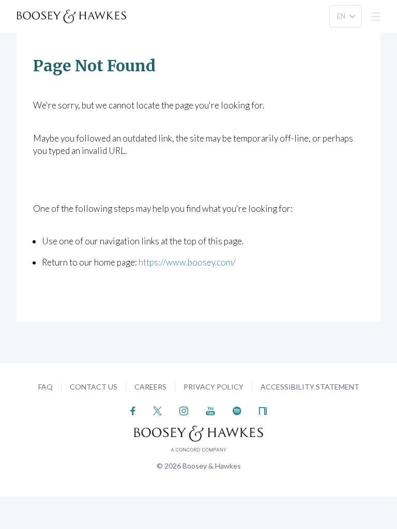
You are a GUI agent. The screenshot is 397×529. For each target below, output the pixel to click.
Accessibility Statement (310, 386)
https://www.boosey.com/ (187, 262)
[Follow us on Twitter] (157, 409)
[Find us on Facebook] (133, 409)
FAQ (45, 386)
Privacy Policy (213, 386)
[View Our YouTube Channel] (210, 409)
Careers (150, 386)
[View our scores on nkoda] (263, 409)
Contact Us (93, 386)
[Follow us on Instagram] (183, 409)
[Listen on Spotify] (237, 409)
